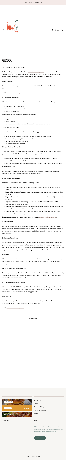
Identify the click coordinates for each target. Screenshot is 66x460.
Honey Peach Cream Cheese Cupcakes (17, 353)
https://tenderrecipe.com (36, 72)
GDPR (36, 413)
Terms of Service (40, 410)
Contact (40, 438)
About (36, 403)
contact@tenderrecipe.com (15, 93)
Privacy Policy (39, 407)
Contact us (37, 400)
